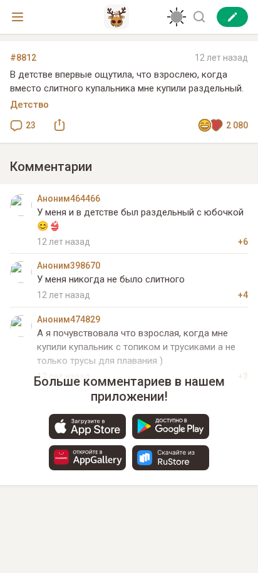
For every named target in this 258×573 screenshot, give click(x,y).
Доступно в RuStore (170, 457)
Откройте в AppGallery (87, 457)
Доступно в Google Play (170, 426)
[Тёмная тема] (177, 17)
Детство (29, 104)
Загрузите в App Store (87, 426)
